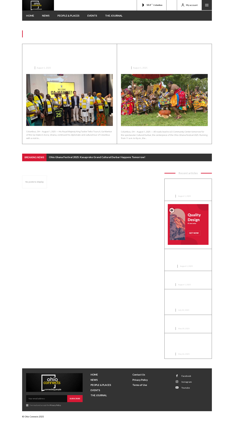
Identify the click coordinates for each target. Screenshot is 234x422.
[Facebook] (177, 376)
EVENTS (125, 68)
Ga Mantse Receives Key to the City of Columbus (188, 277)
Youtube (185, 388)
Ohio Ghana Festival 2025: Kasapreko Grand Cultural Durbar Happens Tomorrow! (158, 55)
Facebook (186, 376)
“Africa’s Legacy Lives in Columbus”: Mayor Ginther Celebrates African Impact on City (187, 343)
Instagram (186, 382)
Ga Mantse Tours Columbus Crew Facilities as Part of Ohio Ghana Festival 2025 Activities (69, 55)
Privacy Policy (55, 405)
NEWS (29, 68)
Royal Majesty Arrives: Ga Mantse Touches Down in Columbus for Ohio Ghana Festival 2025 (184, 299)
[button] (172, 5)
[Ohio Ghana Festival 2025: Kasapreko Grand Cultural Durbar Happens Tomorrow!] (164, 100)
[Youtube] (177, 388)
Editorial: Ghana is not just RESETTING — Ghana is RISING (187, 321)
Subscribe (75, 398)
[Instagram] (177, 382)
